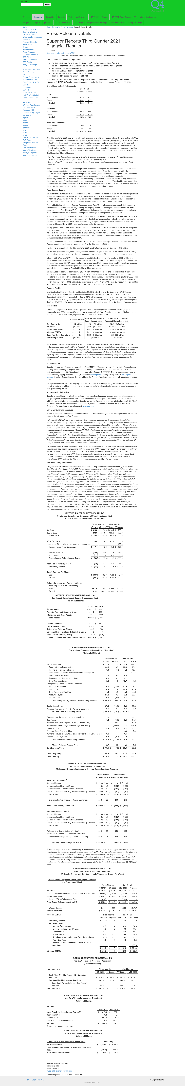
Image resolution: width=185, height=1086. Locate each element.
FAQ (24, 74)
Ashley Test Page (135, 22)
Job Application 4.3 (30, 54)
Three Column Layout (31, 97)
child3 (25, 135)
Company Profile (29, 29)
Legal (34, 1079)
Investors (38, 17)
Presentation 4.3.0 (30, 79)
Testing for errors (29, 34)
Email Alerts (27, 44)
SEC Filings (27, 57)
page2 (25, 122)
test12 (25, 67)
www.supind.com (97, 374)
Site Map (41, 1079)
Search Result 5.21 (63, 22)
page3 (25, 125)
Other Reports (28, 72)
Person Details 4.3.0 (31, 77)
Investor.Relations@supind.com (59, 1071)
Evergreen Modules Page (97, 22)
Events (25, 47)
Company (26, 17)
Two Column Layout (31, 95)
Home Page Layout (30, 92)
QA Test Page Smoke (99, 17)
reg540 (37, 22)
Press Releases (29, 52)
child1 (25, 130)
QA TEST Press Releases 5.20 (124, 17)
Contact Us (50, 17)
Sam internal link (117, 22)
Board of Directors (30, 32)
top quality (27, 22)
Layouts (61, 17)
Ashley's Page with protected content (30, 153)
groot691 (47, 22)
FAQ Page (79, 22)
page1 (25, 120)
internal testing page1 (148, 17)
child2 (25, 132)
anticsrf (25, 84)
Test (70, 17)
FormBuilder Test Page (32, 82)
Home (49, 27)
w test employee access (32, 37)
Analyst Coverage (30, 64)
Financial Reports (30, 42)
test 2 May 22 (81, 17)
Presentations (28, 49)
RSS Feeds (27, 62)
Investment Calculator (31, 69)
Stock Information (30, 59)
